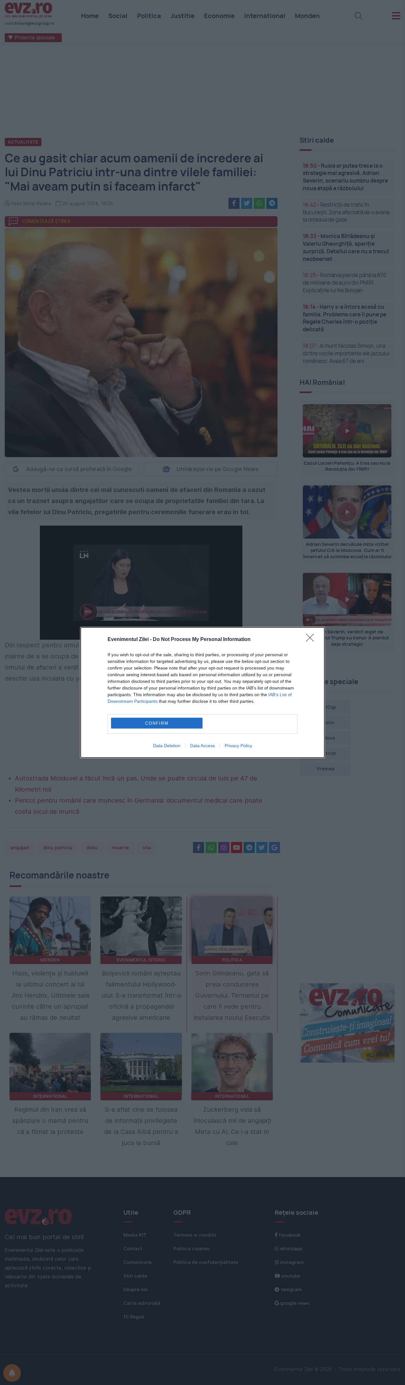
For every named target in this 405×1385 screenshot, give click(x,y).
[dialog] (202, 692)
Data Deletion (166, 745)
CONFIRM (157, 723)
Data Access (202, 745)
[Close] (312, 640)
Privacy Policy (238, 745)
